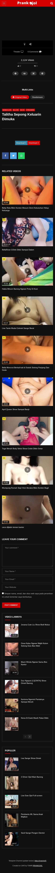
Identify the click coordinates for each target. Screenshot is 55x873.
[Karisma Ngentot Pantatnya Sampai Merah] (11, 705)
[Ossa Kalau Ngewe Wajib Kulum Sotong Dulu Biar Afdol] (11, 649)
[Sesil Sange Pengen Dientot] (11, 838)
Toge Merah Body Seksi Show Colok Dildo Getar (22, 448)
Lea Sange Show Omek (31, 758)
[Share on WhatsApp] (21, 155)
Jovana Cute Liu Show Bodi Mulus (35, 625)
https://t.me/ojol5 (40, 861)
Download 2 (34, 143)
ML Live (15, 110)
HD (4, 178)
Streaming (30, 110)
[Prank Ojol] (27, 3)
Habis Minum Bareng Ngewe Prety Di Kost (20, 289)
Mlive (22, 110)
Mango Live (7, 110)
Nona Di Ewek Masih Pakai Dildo (34, 718)
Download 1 (21, 143)
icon (27, 190)
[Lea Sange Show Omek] (11, 764)
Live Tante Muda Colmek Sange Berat (18, 328)
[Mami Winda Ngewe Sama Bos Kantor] (11, 668)
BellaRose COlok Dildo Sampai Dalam (18, 250)
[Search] (51, 3)
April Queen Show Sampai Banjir (16, 409)
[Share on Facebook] (5, 155)
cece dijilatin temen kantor (13, 527)
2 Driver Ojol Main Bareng (32, 777)
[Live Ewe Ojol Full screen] (11, 801)
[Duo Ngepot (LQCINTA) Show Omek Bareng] (11, 686)
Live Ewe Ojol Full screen (31, 795)
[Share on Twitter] (13, 155)
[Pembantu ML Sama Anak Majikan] (11, 820)
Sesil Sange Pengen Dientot (33, 833)
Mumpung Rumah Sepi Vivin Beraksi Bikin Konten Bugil (25, 488)
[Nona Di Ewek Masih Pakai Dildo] (11, 724)
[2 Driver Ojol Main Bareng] (11, 782)
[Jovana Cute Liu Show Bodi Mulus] (11, 630)
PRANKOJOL (38, 866)
